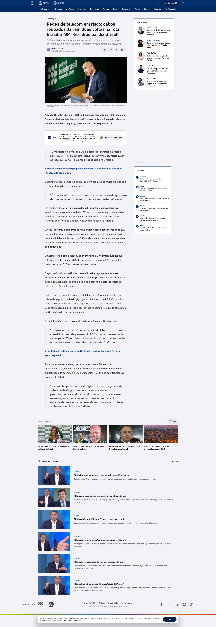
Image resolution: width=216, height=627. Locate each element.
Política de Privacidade (72, 620)
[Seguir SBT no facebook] (170, 604)
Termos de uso (127, 603)
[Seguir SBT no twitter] (177, 604)
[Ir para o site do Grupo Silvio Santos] (34, 604)
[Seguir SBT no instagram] (163, 604)
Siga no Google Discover (113, 138)
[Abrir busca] (158, 3)
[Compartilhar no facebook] (110, 50)
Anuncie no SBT (88, 603)
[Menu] (182, 3)
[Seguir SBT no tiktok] (191, 604)
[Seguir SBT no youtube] (184, 604)
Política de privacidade (108, 603)
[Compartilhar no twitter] (116, 50)
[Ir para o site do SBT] (51, 604)
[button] (55, 441)
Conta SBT (172, 3)
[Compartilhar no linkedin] (122, 50)
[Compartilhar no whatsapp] (104, 50)
